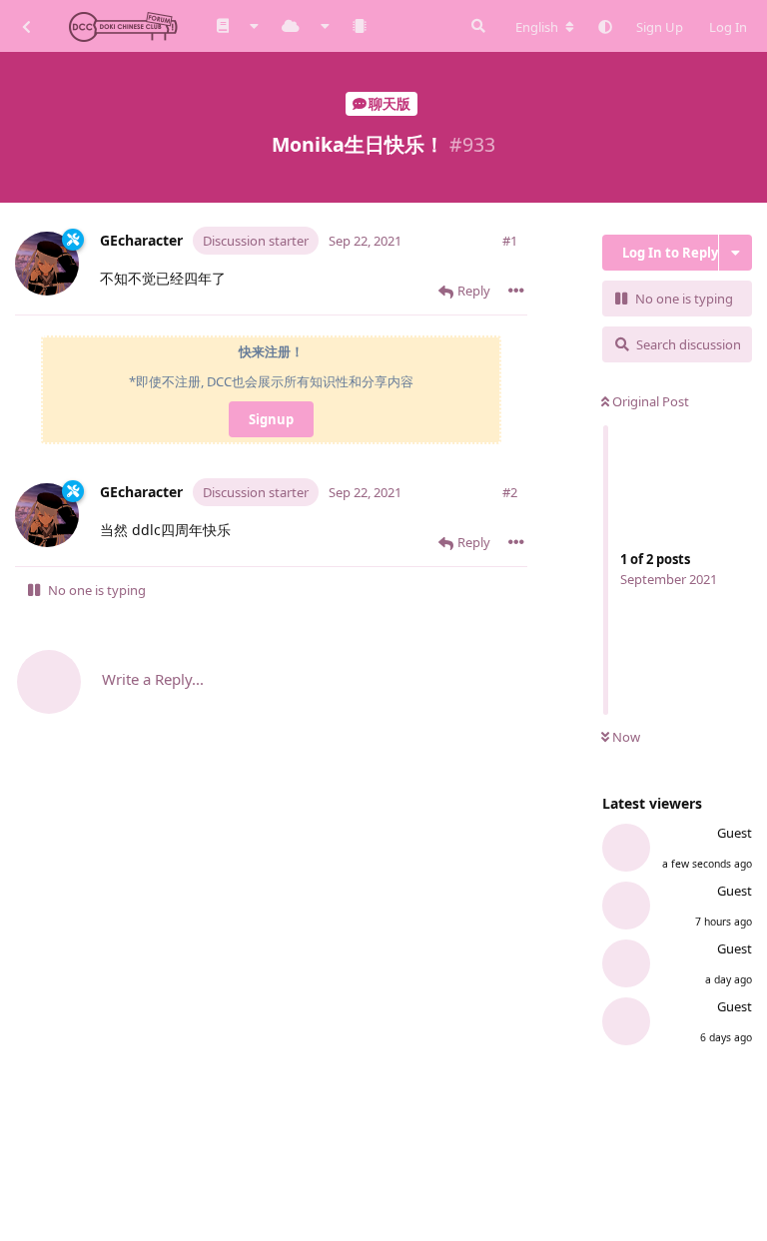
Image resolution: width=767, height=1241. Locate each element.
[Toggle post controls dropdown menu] (516, 291)
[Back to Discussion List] (26, 26)
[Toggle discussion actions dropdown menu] (735, 253)
